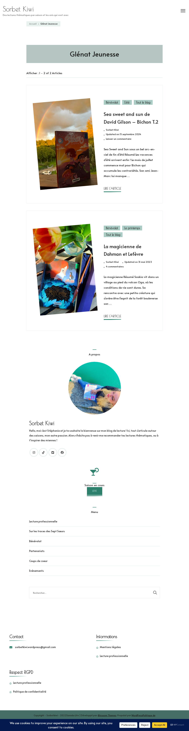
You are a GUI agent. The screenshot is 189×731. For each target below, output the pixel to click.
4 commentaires (115, 267)
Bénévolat (112, 102)
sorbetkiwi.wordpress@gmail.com (35, 647)
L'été (127, 102)
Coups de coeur (38, 561)
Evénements (36, 570)
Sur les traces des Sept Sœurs (47, 531)
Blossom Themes (107, 715)
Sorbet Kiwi (18, 9)
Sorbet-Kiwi (112, 129)
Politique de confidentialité (29, 691)
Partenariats (36, 551)
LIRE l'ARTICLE (112, 188)
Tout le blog (143, 102)
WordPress (137, 715)
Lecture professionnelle (43, 521)
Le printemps (132, 228)
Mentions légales (110, 647)
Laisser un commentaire (118, 139)
